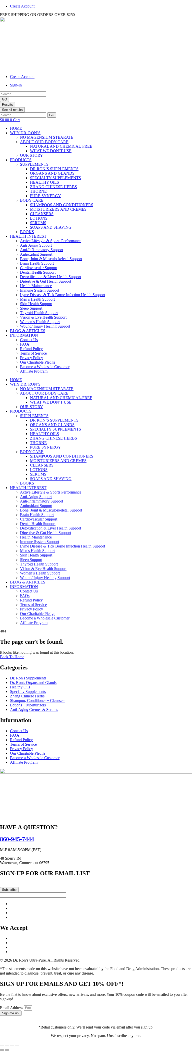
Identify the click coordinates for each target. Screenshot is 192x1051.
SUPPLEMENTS (34, 164)
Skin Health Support (36, 304)
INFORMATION (24, 335)
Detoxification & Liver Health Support (50, 277)
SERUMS (38, 223)
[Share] (12, 1045)
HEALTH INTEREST (28, 236)
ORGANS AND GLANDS (52, 173)
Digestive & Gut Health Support (45, 281)
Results (7, 104)
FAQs (25, 344)
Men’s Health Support (37, 299)
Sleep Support (31, 308)
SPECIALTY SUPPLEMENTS (55, 178)
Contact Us (29, 340)
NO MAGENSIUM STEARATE (47, 137)
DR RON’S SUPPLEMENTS (54, 169)
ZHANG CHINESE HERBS (53, 187)
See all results (12, 110)
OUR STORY (31, 155)
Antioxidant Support (36, 254)
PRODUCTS (21, 160)
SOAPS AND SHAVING (51, 227)
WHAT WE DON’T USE (51, 151)
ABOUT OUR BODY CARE (44, 142)
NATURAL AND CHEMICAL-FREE (61, 146)
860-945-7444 (17, 839)
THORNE (38, 191)
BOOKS (27, 232)
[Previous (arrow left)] (2, 1050)
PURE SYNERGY (45, 196)
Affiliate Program (34, 371)
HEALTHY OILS (44, 182)
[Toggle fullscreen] (7, 1045)
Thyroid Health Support (39, 313)
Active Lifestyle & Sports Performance (50, 241)
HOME (16, 128)
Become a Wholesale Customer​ (45, 367)
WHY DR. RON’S (25, 133)
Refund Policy (31, 349)
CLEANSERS (42, 214)
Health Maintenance (36, 286)
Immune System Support (39, 290)
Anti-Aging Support (36, 245)
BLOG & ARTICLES (27, 331)
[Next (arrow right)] (7, 1050)
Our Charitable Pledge (37, 362)
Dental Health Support (38, 272)
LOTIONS (39, 218)
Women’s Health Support (40, 322)
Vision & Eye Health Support (43, 317)
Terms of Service (33, 353)
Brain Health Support (37, 263)
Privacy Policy (31, 358)
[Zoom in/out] (2, 1045)
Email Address (12, 1008)
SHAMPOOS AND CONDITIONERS (61, 205)
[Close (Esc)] (17, 1045)
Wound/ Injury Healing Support (45, 326)
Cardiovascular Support (38, 268)
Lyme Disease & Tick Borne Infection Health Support (62, 295)
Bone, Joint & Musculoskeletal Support (51, 259)
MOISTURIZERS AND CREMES (58, 209)
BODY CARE (32, 200)
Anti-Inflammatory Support (41, 250)
